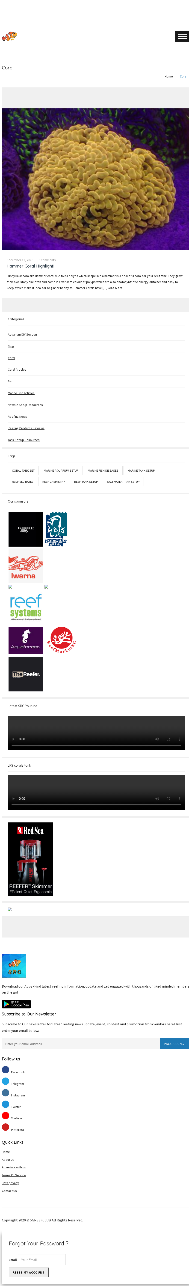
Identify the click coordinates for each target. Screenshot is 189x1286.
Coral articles (17, 369)
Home (169, 76)
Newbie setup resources (25, 405)
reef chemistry (53, 481)
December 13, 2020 (20, 260)
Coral (183, 76)
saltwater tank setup (123, 481)
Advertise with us (14, 1167)
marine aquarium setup (61, 470)
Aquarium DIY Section (22, 334)
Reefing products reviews (26, 428)
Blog (11, 346)
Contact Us (9, 1191)
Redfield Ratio (22, 481)
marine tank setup (141, 470)
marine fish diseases (103, 470)
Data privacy (10, 1183)
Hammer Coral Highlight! (30, 266)
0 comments (47, 260)
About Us (8, 1160)
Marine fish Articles (21, 393)
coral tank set (23, 470)
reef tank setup (86, 481)
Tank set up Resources (24, 440)
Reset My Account (29, 1272)
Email (13, 1260)
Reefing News (17, 416)
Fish (10, 381)
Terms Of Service (14, 1175)
